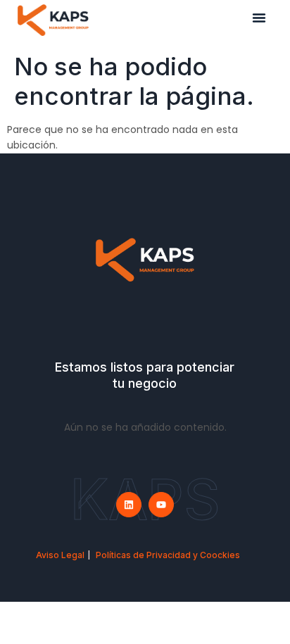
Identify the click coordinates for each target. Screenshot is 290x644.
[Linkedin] (128, 504)
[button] (259, 17)
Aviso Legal (60, 555)
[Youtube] (161, 504)
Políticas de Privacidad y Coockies (168, 555)
